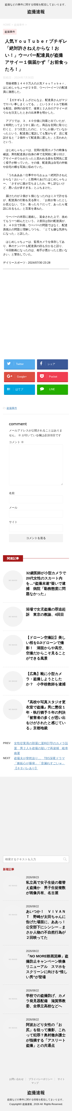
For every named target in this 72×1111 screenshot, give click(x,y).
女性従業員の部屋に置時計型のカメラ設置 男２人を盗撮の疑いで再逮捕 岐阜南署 (41, 748)
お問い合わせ (16, 1079)
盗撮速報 (36, 11)
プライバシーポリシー (41, 1079)
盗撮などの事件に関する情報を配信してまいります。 (36, 1099)
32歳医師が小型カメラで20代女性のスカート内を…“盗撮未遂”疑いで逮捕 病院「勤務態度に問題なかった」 (46, 583)
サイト (13, 522)
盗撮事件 (12, 408)
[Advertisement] (36, 317)
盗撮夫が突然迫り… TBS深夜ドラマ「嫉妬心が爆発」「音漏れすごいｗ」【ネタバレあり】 (39, 763)
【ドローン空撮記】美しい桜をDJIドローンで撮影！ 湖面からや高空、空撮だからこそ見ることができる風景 (46, 648)
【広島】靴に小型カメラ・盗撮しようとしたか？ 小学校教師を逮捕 (46, 679)
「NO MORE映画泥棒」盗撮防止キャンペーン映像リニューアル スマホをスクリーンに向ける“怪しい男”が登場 (47, 966)
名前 (12, 493)
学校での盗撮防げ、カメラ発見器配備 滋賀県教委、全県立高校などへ (46, 1001)
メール (13, 507)
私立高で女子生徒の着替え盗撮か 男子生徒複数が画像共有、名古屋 (46, 887)
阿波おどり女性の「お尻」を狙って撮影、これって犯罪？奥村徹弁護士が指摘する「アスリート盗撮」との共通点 (46, 1035)
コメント (16, 442)
